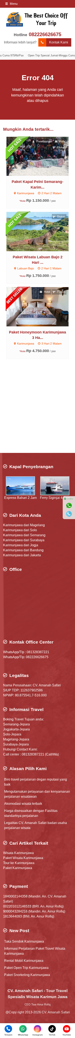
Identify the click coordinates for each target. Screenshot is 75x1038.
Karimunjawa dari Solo (20, 530)
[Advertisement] (37, 411)
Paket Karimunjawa (17, 868)
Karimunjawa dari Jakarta (22, 555)
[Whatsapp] (69, 505)
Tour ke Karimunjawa (18, 863)
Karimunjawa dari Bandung (23, 550)
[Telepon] (69, 514)
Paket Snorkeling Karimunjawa (27, 975)
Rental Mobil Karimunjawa (23, 960)
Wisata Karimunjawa (18, 853)
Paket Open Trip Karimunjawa (26, 968)
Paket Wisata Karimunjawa (23, 858)
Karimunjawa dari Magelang (24, 525)
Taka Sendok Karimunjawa (24, 941)
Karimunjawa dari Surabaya (23, 540)
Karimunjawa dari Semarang (24, 535)
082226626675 (45, 34)
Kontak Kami (58, 42)
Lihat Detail (41, 156)
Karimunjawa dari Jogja (20, 545)
